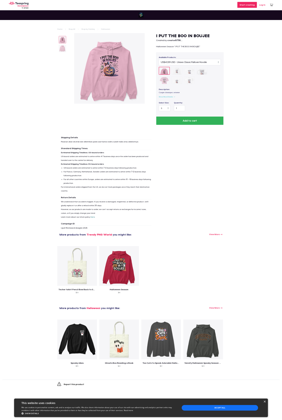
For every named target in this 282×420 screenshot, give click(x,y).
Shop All (72, 29)
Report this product (73, 384)
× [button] (264, 402)
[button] (98, 413)
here (93, 217)
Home (59, 29)
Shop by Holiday (88, 29)
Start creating (247, 5)
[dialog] (141, 408)
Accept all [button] (219, 407)
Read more (128, 410)
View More (214, 234)
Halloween (105, 29)
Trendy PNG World (99, 234)
